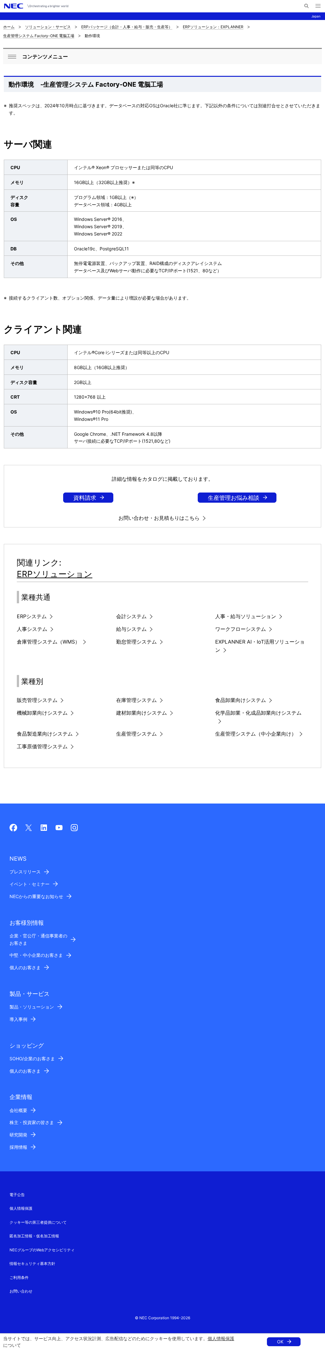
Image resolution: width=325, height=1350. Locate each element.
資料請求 (84, 497)
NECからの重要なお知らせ (36, 896)
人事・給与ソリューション (245, 616)
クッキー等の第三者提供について (38, 1222)
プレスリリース (25, 871)
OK (280, 1341)
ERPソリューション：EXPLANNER (213, 26)
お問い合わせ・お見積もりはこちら (159, 518)
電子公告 (17, 1194)
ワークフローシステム (240, 629)
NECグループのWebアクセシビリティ (42, 1249)
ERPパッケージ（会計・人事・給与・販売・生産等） (126, 26)
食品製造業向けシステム (45, 734)
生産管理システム (136, 734)
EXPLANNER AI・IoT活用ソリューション (260, 646)
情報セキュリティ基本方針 (32, 1263)
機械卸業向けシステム (42, 713)
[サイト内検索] (306, 6)
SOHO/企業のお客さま (32, 1058)
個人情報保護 (221, 1338)
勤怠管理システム (136, 642)
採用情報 (18, 1147)
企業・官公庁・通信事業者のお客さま (38, 939)
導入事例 (18, 1019)
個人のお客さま (25, 967)
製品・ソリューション (32, 1006)
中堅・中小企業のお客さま (36, 955)
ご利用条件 (19, 1277)
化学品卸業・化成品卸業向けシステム (258, 713)
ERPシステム (32, 616)
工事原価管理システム (42, 746)
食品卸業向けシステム (240, 700)
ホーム (9, 26)
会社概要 (18, 1110)
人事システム (32, 629)
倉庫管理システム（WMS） (48, 642)
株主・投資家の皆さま (32, 1122)
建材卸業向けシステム (141, 713)
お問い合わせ (21, 1291)
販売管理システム (37, 700)
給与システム (131, 629)
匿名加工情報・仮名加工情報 (34, 1236)
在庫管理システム (136, 700)
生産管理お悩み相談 (233, 497)
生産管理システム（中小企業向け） (255, 734)
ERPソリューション (54, 574)
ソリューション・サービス (48, 26)
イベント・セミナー (30, 884)
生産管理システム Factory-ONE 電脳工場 (38, 35)
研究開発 (18, 1134)
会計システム (131, 616)
